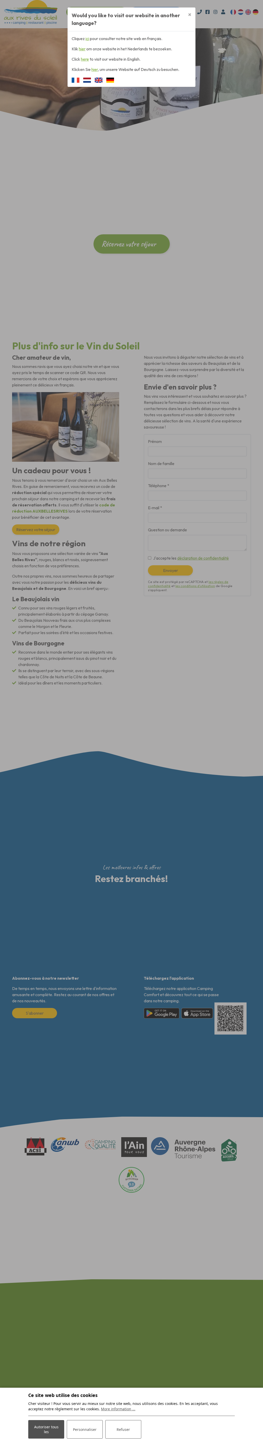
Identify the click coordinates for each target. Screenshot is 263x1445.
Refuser (123, 1429)
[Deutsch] (110, 80)
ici (87, 38)
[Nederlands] (87, 80)
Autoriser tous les (46, 1429)
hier (82, 48)
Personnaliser (85, 1429)
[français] (75, 80)
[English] (98, 80)
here (85, 59)
